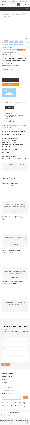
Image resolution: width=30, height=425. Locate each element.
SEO (5, 422)
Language (25, 1)
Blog (21, 1)
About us (15, 1)
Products (12, 13)
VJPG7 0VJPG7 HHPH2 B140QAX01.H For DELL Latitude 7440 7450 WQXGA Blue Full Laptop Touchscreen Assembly (15, 271)
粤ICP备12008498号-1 (15, 423)
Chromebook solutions (6, 1)
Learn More (15, 211)
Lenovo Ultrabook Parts (21, 13)
